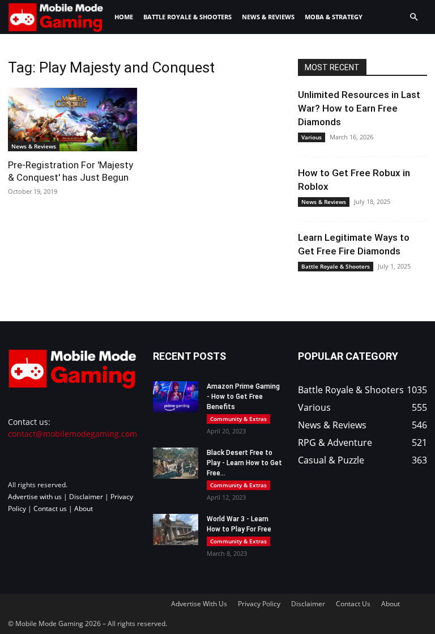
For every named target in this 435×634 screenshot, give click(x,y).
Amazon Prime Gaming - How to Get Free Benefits (243, 396)
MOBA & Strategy (333, 16)
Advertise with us (35, 496)
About (83, 508)
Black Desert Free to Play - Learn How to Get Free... (244, 463)
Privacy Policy (259, 604)
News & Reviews (268, 16)
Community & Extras (238, 419)
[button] (413, 17)
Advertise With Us (199, 604)
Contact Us (353, 604)
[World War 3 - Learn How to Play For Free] (175, 529)
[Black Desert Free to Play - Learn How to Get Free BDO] (175, 463)
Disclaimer (86, 496)
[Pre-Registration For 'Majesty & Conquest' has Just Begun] (72, 119)
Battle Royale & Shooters (187, 16)
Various (311, 137)
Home (123, 16)
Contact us (50, 508)
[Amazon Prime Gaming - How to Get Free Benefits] (175, 396)
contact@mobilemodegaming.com (72, 433)
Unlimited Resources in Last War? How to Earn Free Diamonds (359, 108)
